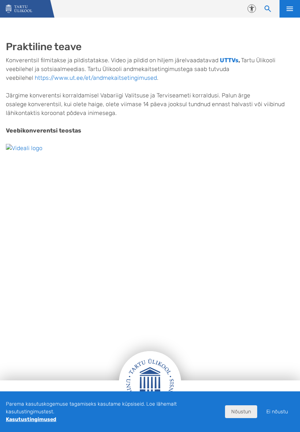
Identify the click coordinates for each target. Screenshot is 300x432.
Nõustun (241, 412)
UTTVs (229, 60)
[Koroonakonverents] (19, 9)
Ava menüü (290, 9)
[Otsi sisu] (268, 9)
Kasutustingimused (31, 419)
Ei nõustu (277, 412)
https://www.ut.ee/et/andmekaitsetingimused (96, 77)
